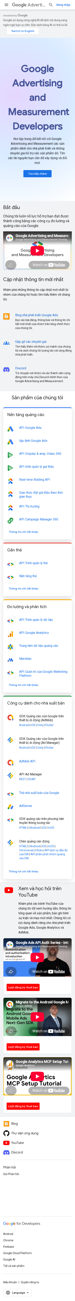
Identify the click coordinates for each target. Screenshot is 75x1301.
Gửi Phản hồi (11, 1174)
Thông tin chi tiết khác (23, 532)
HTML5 (23, 827)
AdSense (25, 806)
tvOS (51, 827)
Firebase (8, 1246)
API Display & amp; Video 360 (40, 454)
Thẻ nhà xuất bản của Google (39, 793)
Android (24, 725)
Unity (40, 725)
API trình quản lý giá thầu (36, 467)
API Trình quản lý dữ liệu (36, 620)
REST (22, 779)
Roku (40, 850)
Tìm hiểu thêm (37, 173)
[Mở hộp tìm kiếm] (50, 4)
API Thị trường (29, 506)
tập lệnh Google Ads (33, 441)
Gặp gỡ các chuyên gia (30, 342)
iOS (33, 725)
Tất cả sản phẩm (13, 1265)
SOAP (32, 779)
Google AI (9, 1259)
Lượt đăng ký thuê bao (23, 987)
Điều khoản (10, 1282)
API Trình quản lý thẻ (33, 563)
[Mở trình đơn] (6, 5)
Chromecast (27, 850)
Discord (20, 368)
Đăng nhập (63, 4)
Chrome (8, 1240)
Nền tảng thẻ (28, 576)
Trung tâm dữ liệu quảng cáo (38, 646)
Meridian (25, 659)
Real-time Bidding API (34, 480)
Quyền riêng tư (30, 1282)
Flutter (49, 725)
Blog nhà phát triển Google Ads (36, 315)
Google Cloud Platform (17, 1253)
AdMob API (27, 761)
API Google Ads (30, 428)
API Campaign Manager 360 (38, 519)
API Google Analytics (34, 633)
